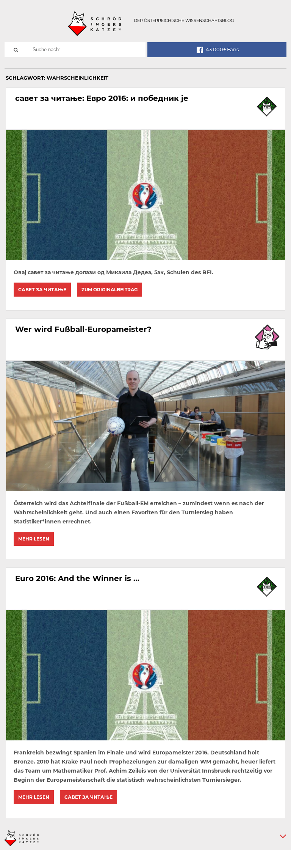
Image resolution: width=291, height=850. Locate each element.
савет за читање (42, 289)
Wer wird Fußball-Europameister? (83, 329)
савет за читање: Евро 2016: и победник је (101, 98)
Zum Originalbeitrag (109, 289)
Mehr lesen (33, 539)
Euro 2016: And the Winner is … (77, 578)
